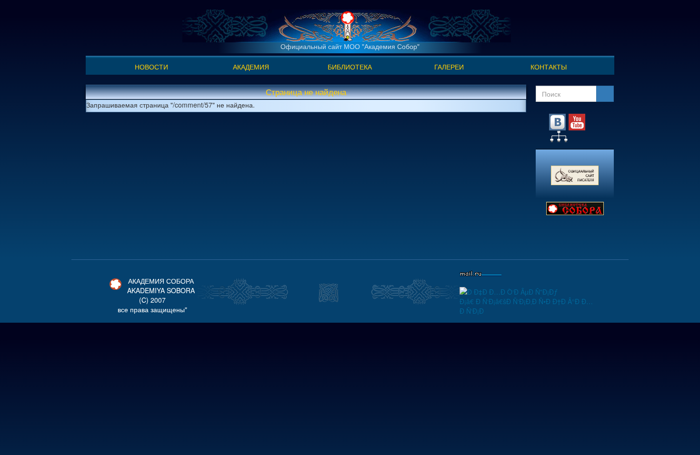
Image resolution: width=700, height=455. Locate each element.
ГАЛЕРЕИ (449, 66)
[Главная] (346, 25)
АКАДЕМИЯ (251, 66)
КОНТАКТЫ (548, 66)
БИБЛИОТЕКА (350, 66)
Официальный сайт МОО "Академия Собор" (350, 46)
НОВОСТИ (151, 66)
